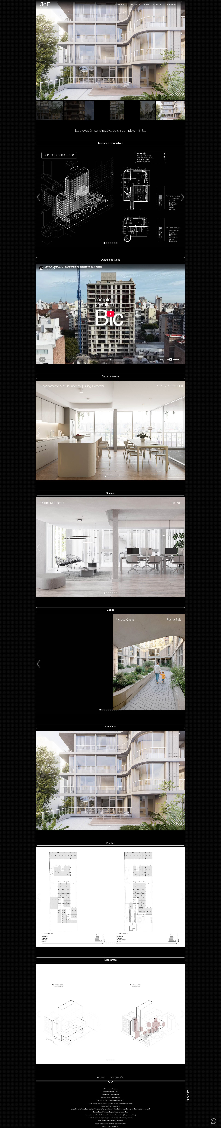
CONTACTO (171, 5)
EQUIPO (146, 5)
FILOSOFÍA (135, 5)
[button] (42, 50)
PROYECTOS (120, 5)
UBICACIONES (158, 5)
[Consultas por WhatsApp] (213, 1123)
